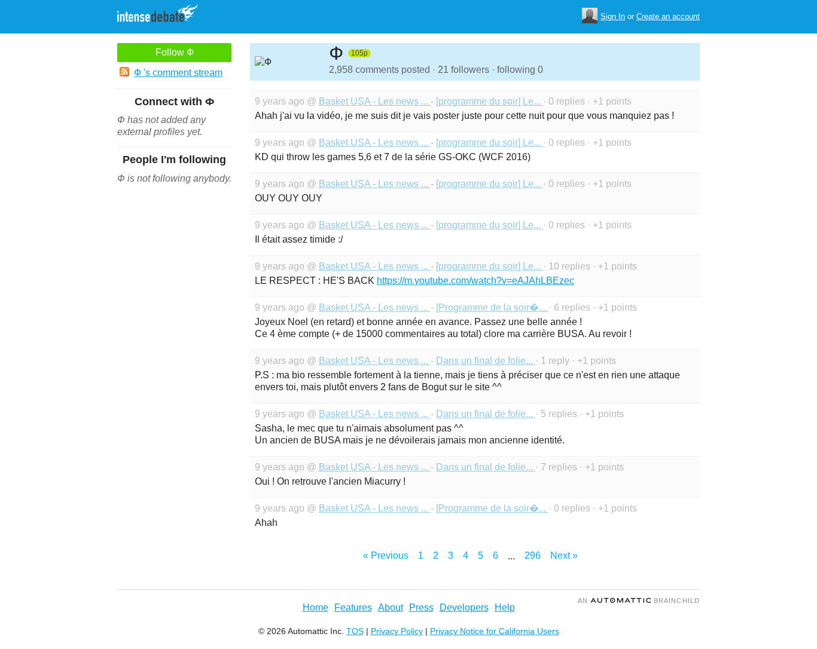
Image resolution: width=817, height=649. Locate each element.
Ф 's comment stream (178, 73)
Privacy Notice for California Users (494, 631)
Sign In (612, 16)
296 (533, 555)
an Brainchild (639, 600)
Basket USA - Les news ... (375, 101)
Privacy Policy (397, 631)
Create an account (668, 16)
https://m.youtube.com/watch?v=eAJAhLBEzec (475, 280)
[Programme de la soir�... (492, 307)
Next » (564, 555)
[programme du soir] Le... (489, 101)
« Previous (385, 555)
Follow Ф (175, 52)
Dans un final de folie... (485, 361)
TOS (355, 631)
